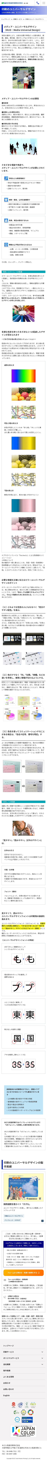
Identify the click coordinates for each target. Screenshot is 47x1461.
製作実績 (6, 1370)
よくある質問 (8, 1376)
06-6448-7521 (13, 1298)
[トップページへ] (14, 3)
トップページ (5, 19)
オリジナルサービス (11, 1358)
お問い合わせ (8, 1389)
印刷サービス (17, 19)
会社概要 (6, 1364)
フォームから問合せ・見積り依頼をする (22, 1272)
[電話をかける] (38, 3)
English (6, 1395)
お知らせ (6, 1383)
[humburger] (43, 3)
